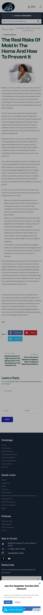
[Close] (39, 583)
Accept (8, 602)
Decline (17, 602)
